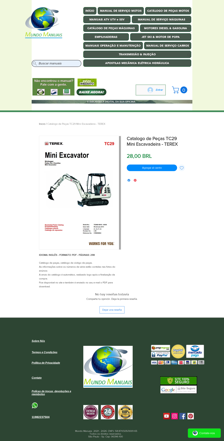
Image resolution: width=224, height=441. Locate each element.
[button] (180, 89)
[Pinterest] (190, 416)
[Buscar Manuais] (188, 55)
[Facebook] (182, 416)
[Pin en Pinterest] (135, 180)
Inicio (42, 123)
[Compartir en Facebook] (129, 180)
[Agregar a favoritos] (181, 168)
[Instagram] (174, 416)
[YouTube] (166, 416)
